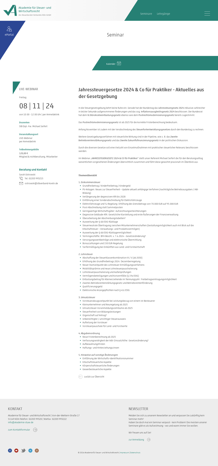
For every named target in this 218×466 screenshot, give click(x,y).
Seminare (146, 14)
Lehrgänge (163, 14)
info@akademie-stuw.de (20, 422)
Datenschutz (135, 452)
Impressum (124, 452)
